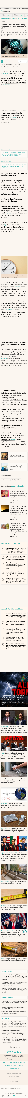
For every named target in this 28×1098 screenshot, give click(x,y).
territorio (13, 117)
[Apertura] (7, 1056)
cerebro (17, 287)
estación (5, 73)
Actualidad (13, 8)
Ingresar (25, 1096)
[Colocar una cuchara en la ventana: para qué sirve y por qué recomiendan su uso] (14, 871)
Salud (13, 479)
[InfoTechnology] (18, 1059)
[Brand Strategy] (22, 1056)
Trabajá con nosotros (14, 1068)
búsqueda (4, 192)
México (19, 479)
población (11, 76)
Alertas (19, 1096)
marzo (13, 439)
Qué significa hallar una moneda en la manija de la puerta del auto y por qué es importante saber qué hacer (16, 580)
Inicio (14, 1096)
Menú (3, 1096)
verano (8, 213)
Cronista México (5, 18)
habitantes (6, 85)
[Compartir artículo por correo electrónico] (14, 66)
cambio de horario (22, 18)
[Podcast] (10, 1059)
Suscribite (22, 1062)
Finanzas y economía (22, 8)
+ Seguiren (23, 62)
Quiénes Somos (8, 1065)
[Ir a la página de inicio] (2, 11)
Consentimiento (14, 1081)
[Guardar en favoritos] (2, 61)
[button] (25, 931)
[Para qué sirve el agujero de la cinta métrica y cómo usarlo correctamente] (14, 949)
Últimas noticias (4, 8)
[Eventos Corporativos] (15, 1056)
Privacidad (14, 1078)
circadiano (9, 310)
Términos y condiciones (14, 1076)
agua (5, 225)
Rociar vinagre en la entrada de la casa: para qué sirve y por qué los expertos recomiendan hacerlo (15, 558)
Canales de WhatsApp (14, 1062)
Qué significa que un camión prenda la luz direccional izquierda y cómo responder (15, 573)
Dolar (8, 1096)
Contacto (5, 1062)
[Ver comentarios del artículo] (17, 66)
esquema (4, 358)
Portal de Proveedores (18, 1065)
